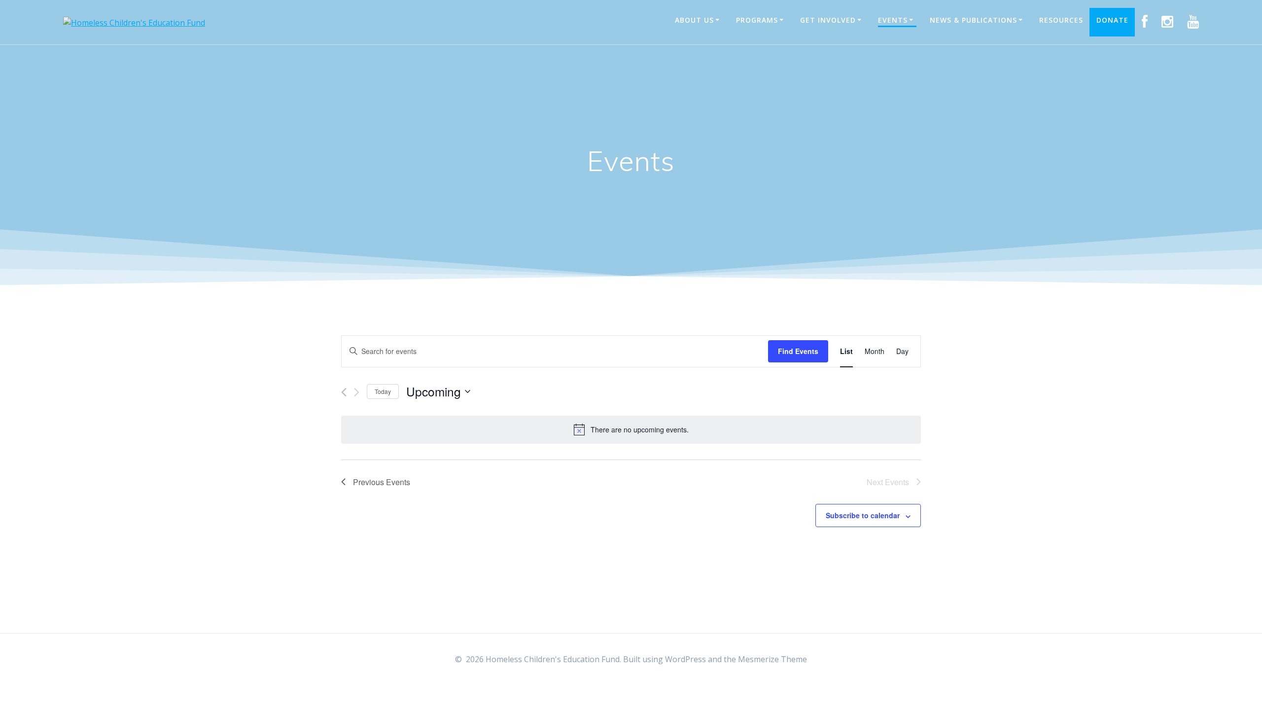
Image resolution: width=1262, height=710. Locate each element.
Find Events (798, 351)
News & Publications (973, 20)
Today (383, 391)
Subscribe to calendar (863, 515)
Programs (757, 20)
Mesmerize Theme (772, 659)
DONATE (1112, 20)
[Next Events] (356, 392)
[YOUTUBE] (1193, 22)
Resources (1061, 20)
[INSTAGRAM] (1167, 22)
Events (893, 20)
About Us (694, 20)
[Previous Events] (344, 392)
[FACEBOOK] (1145, 22)
